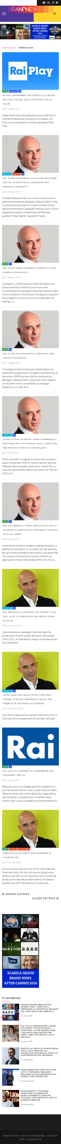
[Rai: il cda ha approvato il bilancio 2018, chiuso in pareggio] (30, 329)
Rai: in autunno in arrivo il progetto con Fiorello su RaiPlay (29, 270)
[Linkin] (48, 3)
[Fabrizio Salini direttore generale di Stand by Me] (30, 828)
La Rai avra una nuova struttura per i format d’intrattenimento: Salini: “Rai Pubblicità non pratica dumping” (27, 699)
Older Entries (44, 898)
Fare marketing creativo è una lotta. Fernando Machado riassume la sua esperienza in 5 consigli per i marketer (38, 1073)
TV (20, 91)
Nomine (16, 174)
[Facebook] (52, 3)
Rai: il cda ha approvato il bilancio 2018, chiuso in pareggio (29, 355)
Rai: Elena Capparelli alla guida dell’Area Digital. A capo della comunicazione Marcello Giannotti (30, 182)
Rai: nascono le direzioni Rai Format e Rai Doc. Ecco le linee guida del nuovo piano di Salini (29, 616)
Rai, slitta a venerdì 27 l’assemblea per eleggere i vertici (28, 773)
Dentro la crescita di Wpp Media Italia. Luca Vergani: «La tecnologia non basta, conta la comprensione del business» (39, 1051)
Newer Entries (17, 894)
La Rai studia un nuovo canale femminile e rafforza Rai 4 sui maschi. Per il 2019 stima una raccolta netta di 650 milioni (30, 443)
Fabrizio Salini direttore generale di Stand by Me (27, 855)
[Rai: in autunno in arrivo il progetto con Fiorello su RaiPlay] (30, 243)
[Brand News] (30, 9)
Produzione (23, 849)
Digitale (13, 91)
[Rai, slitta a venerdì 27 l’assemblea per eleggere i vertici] (30, 746)
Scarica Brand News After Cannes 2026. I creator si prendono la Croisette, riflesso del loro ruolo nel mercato (39, 1007)
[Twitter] (57, 3)
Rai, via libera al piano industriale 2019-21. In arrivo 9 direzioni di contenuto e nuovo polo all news (30, 529)
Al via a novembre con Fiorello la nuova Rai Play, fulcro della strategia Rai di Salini (29, 99)
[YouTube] (44, 3)
